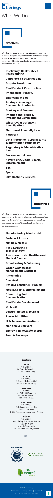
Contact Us (38, 491)
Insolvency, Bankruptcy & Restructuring (22, 72)
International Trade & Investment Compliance (21, 116)
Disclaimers (15, 491)
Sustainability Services (20, 177)
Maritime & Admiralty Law (23, 130)
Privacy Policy (27, 491)
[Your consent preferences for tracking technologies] (48, 493)
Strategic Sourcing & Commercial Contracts (20, 103)
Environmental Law (18, 155)
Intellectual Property (19, 93)
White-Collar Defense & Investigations (21, 124)
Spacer (10, 172)
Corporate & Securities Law (23, 78)
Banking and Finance (19, 110)
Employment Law (17, 97)
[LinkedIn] (25, 436)
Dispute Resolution (18, 83)
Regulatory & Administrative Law (24, 149)
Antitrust (12, 135)
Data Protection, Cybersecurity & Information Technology (26, 141)
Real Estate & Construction (23, 88)
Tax (8, 167)
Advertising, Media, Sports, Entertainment (23, 161)
